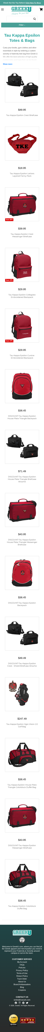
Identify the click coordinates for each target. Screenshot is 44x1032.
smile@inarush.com (22, 1000)
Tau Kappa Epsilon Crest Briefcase (22, 115)
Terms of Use (22, 973)
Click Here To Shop (33, 3)
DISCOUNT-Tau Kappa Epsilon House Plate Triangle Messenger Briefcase (22, 542)
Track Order (22, 979)
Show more (7, 64)
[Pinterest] (23, 1003)
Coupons (22, 990)
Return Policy (22, 976)
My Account (22, 962)
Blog (22, 987)
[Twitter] (27, 1003)
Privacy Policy (22, 970)
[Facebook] (16, 1003)
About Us (22, 982)
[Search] (34, 18)
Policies (22, 968)
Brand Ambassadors (22, 984)
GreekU (17, 1005)
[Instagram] (19, 1003)
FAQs (22, 965)
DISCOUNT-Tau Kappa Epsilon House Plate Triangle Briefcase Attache (22, 479)
